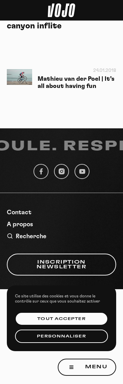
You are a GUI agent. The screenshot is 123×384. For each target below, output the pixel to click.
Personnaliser (61, 336)
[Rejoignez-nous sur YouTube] (82, 171)
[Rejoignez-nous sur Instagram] (61, 171)
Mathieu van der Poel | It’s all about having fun (76, 82)
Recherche (31, 236)
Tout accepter (61, 319)
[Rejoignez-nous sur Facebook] (41, 171)
